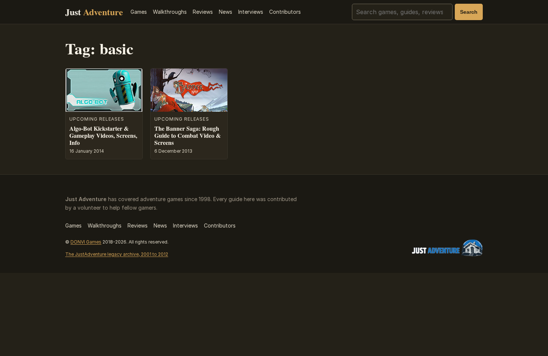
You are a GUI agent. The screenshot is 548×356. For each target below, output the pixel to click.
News (225, 12)
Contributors (285, 12)
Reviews (203, 12)
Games (138, 12)
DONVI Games (85, 242)
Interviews (250, 12)
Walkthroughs (170, 12)
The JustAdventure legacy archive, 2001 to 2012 (116, 254)
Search (469, 12)
